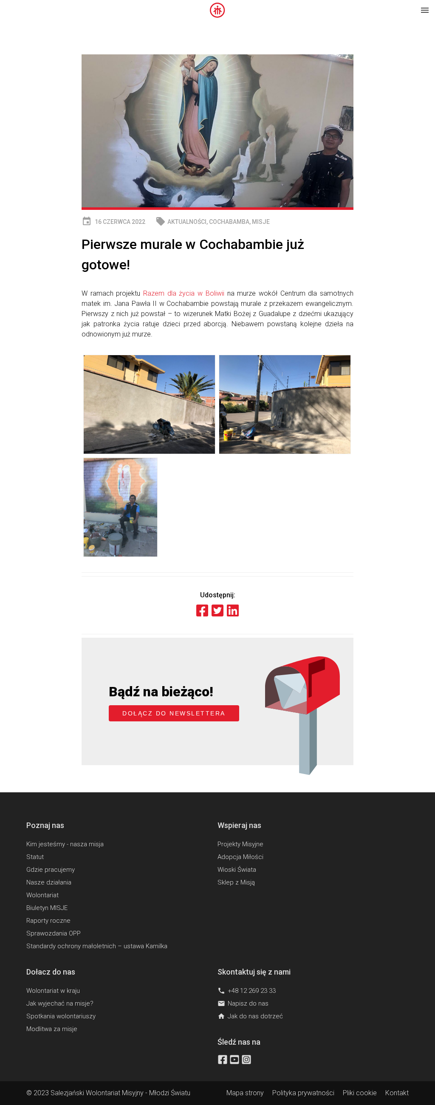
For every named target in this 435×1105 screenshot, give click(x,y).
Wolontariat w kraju (53, 991)
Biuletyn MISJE (47, 908)
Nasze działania (48, 882)
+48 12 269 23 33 (247, 991)
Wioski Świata (237, 869)
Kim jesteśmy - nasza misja (65, 844)
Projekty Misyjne (240, 844)
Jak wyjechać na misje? (59, 1003)
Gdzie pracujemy (50, 869)
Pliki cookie (360, 1093)
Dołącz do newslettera (174, 713)
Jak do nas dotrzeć (250, 1016)
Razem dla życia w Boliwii (183, 293)
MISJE (261, 221)
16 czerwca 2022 (113, 221)
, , (212, 221)
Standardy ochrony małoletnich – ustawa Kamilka (96, 946)
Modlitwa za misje (51, 1029)
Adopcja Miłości (240, 857)
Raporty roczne (48, 920)
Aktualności (186, 221)
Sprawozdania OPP (53, 933)
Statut (35, 857)
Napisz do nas (243, 1003)
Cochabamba (229, 221)
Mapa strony (245, 1093)
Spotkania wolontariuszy (61, 1016)
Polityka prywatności (303, 1093)
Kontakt (397, 1093)
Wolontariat (42, 895)
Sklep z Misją (236, 882)
